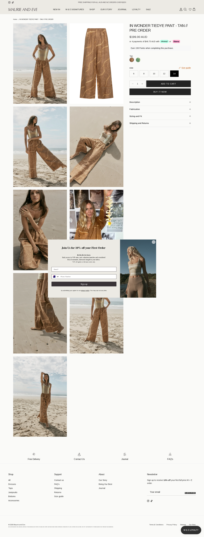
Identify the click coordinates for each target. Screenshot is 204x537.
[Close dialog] (153, 242)
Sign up (84, 284)
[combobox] (55, 276)
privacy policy (85, 290)
